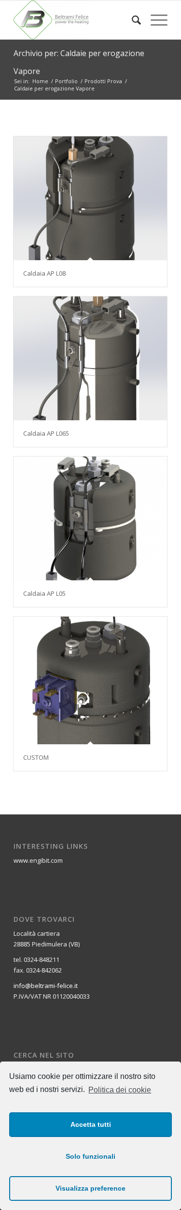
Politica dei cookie (119, 1090)
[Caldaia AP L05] (90, 519)
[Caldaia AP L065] (90, 358)
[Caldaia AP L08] (90, 198)
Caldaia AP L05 (44, 593)
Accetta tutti (90, 1124)
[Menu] (154, 19)
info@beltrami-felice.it (46, 985)
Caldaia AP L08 (44, 273)
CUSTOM (36, 757)
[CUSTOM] (90, 681)
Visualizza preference (90, 1188)
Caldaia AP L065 (46, 433)
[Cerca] (131, 19)
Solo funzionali (90, 1156)
